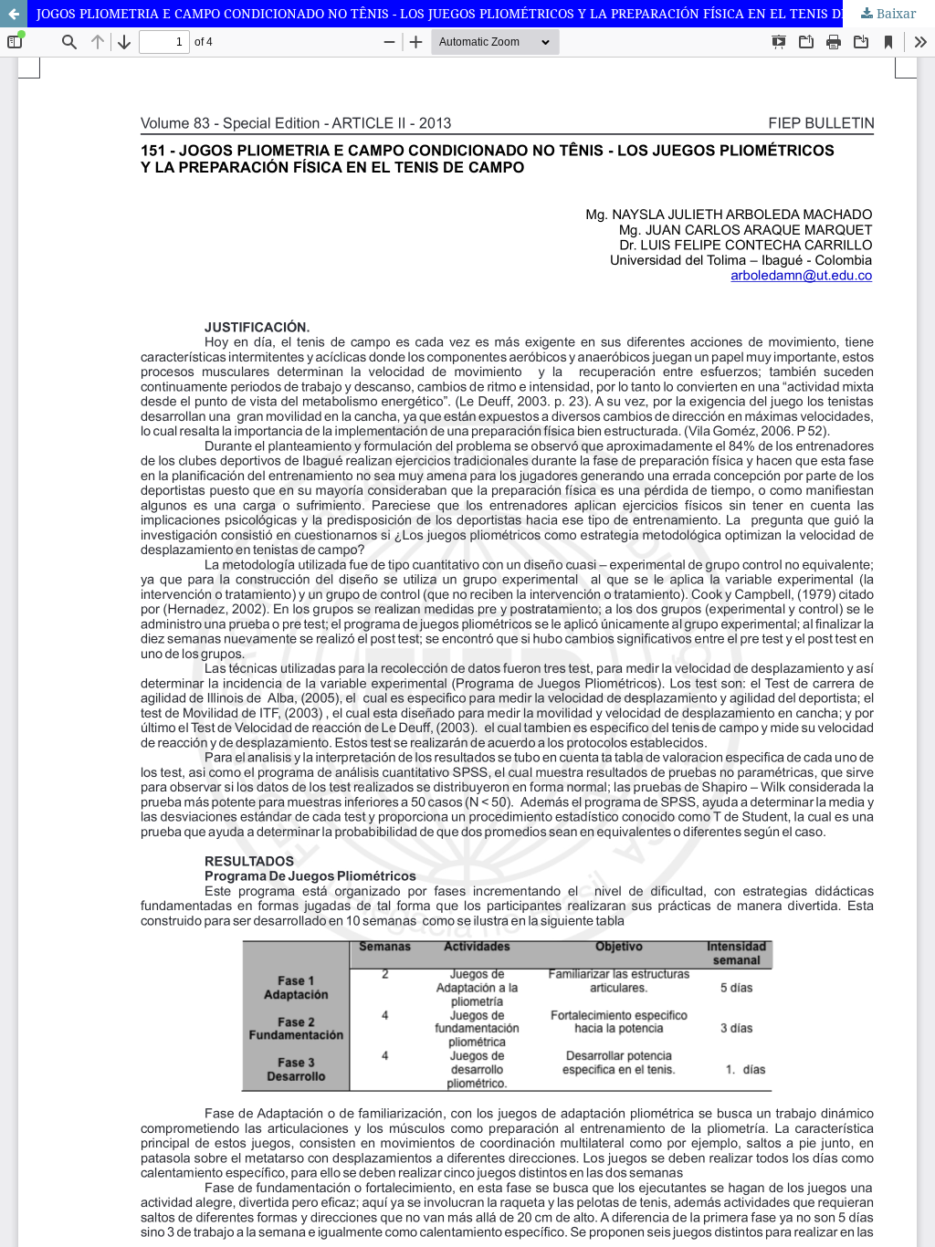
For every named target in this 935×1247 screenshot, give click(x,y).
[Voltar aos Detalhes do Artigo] (13, 13)
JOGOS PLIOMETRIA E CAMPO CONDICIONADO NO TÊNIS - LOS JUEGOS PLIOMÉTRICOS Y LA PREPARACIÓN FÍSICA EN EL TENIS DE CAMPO (467, 13)
